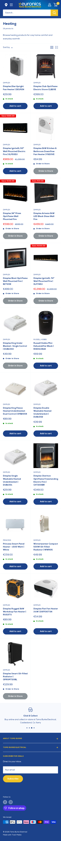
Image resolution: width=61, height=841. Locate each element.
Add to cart (15, 106)
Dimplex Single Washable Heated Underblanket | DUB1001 (12, 480)
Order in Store (45, 171)
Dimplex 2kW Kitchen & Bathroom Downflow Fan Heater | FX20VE (45, 151)
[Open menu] (11, 5)
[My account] (49, 4)
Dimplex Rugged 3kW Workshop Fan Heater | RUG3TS (14, 612)
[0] (55, 5)
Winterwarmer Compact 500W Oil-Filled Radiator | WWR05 (45, 547)
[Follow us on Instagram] (11, 802)
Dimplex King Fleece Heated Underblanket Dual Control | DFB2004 (15, 411)
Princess (7, 540)
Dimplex (6, 83)
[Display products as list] (56, 47)
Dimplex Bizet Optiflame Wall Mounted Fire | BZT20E (15, 281)
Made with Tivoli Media (12, 835)
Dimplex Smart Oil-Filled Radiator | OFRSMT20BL (15, 676)
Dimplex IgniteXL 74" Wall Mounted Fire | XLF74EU (43, 281)
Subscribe (13, 778)
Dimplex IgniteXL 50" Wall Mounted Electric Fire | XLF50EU (14, 151)
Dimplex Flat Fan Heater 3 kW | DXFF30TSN (45, 610)
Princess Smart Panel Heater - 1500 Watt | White (13, 547)
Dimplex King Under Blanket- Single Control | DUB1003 (15, 346)
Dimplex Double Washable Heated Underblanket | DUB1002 (42, 412)
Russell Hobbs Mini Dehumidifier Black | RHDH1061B (43, 346)
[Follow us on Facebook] (5, 802)
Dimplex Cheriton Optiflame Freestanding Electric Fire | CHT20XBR (45, 480)
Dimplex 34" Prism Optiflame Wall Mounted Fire (12, 216)
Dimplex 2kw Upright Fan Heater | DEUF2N (13, 88)
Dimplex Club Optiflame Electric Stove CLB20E (45, 88)
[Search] (54, 13)
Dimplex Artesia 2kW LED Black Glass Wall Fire (43, 216)
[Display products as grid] (51, 47)
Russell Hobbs (40, 339)
